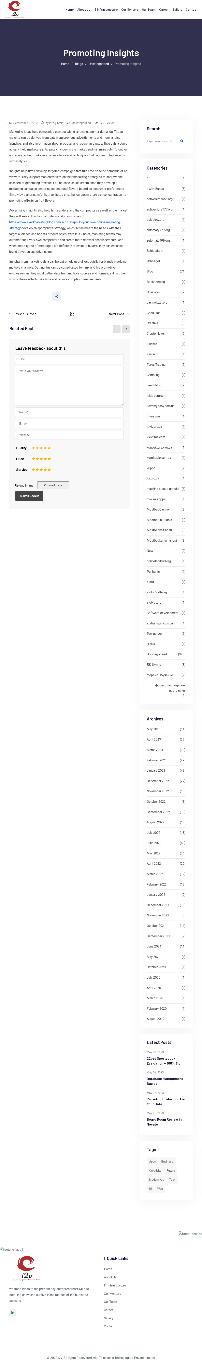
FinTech (152, 354)
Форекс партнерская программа (170, 687)
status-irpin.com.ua (160, 623)
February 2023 (157, 760)
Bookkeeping (156, 282)
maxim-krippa (156, 499)
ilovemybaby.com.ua (160, 406)
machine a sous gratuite (163, 489)
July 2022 (153, 833)
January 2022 (156, 895)
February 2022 (157, 884)
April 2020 (154, 988)
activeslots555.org (160, 199)
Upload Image (24, 485)
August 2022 (155, 822)
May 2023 (154, 729)
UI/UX (151, 644)
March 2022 (155, 874)
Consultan (153, 313)
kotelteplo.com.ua (159, 458)
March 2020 (155, 998)
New (150, 551)
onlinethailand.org (159, 561)
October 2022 (156, 801)
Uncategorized (81, 123)
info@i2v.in (56, 123)
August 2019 (155, 1019)
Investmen (154, 416)
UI (150, 1188)
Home (69, 9)
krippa (151, 468)
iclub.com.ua (155, 396)
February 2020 (157, 1008)
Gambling (153, 375)
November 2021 (158, 915)
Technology (155, 633)
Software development (162, 613)
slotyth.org (154, 602)
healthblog (154, 385)
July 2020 (153, 977)
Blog (150, 271)
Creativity (155, 1170)
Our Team (149, 9)
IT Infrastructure (106, 9)
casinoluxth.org (157, 302)
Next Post (116, 314)
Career (164, 9)
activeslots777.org (160, 209)
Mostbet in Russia (159, 520)
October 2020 (156, 967)
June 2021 (154, 946)
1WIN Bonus (155, 189)
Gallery (177, 9)
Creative (152, 323)
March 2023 (155, 750)
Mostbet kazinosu (159, 530)
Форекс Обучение (160, 675)
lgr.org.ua (153, 478)
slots (150, 582)
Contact (192, 9)
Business (153, 292)
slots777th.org (157, 592)
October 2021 (156, 926)
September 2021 (158, 936)
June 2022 (154, 843)
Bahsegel (153, 261)
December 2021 (158, 905)
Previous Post (25, 314)
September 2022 (158, 812)
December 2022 (158, 781)
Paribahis (153, 571)
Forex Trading (156, 365)
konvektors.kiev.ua (159, 447)
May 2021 (154, 957)
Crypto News (156, 333)
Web (160, 1188)
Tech (172, 1179)
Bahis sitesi (155, 251)
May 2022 (154, 853)
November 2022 (158, 791)
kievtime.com (156, 437)
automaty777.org (158, 230)
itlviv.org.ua (154, 427)
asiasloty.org (155, 220)
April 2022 (154, 863)
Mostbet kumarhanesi (162, 540)
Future (171, 1170)
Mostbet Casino (158, 509)
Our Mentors (129, 9)
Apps (152, 1161)
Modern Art (156, 1179)
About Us (83, 9)
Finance (152, 344)
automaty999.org (158, 240)
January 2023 (156, 770)
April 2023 (154, 739)
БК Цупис (154, 665)
